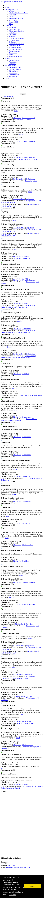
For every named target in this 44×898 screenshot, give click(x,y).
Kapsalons (30, 204)
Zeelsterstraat (26, 258)
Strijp (31, 723)
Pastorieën (19, 119)
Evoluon (35, 159)
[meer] (16, 111)
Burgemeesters (14, 40)
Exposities (12, 15)
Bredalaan (25, 256)
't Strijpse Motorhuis (14, 420)
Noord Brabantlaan (28, 157)
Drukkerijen (28, 181)
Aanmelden (12, 62)
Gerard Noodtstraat (28, 604)
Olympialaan (26, 721)
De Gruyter (26, 678)
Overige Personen (23, 723)
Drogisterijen (30, 200)
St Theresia (27, 119)
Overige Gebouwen (25, 159)
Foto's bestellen (14, 75)
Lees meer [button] (12, 895)
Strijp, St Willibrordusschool (21, 332)
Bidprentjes (12, 36)
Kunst (11, 55)
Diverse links (13, 71)
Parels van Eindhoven (16, 18)
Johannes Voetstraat (28, 141)
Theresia (17, 788)
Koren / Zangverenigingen (30, 747)
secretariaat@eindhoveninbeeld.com (18, 867)
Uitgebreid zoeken (7, 96)
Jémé (35, 181)
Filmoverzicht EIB (15, 29)
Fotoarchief (12, 27)
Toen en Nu (13, 53)
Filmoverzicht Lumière (16, 31)
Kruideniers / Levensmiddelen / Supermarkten (18, 677)
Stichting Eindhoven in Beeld (18, 13)
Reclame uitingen (14, 51)
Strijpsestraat (30, 199)
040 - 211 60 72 (13, 865)
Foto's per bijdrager (15, 69)
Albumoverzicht (14, 60)
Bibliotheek (12, 33)
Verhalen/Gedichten (15, 56)
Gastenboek (13, 73)
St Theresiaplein (27, 745)
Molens (21, 395)
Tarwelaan (29, 624)
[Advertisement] (12, 824)
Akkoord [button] (33, 886)
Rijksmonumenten (15, 47)
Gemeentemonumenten (16, 44)
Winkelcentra (30, 282)
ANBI (11, 24)
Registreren (12, 64)
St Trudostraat (30, 179)
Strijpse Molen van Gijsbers (33, 395)
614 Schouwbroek (19, 179)
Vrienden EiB (13, 22)
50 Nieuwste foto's (15, 67)
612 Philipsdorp (18, 674)
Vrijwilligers (13, 20)
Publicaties (12, 35)
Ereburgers (12, 42)
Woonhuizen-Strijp (36, 478)
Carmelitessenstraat (28, 118)
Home (7, 7)
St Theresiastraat (27, 545)
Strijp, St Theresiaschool (20, 307)
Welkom (11, 11)
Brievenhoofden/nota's (16, 38)
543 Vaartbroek (20, 624)
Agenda (11, 16)
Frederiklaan (28, 674)
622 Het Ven (17, 118)
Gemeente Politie (14, 45)
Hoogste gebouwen (15, 49)
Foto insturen (13, 76)
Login (7, 78)
